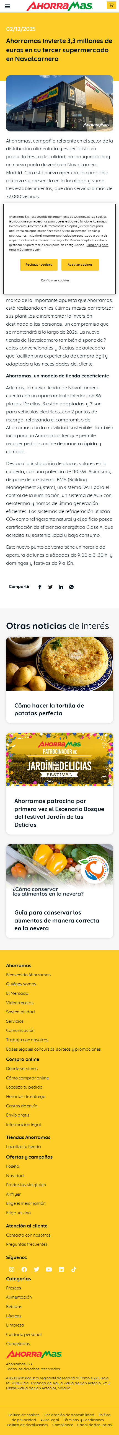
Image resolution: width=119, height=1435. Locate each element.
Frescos (13, 1288)
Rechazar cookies (38, 264)
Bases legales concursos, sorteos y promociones (53, 1049)
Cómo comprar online (27, 1078)
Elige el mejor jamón (26, 1203)
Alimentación (19, 1297)
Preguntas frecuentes (27, 1244)
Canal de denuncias (94, 1425)
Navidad (15, 1175)
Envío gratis (18, 1115)
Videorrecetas (20, 1002)
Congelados (18, 1343)
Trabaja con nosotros (27, 1039)
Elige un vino (18, 1212)
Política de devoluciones (27, 1425)
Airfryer (13, 1194)
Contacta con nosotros (28, 1235)
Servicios (15, 1021)
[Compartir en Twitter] (50, 586)
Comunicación (20, 1030)
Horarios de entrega (26, 1096)
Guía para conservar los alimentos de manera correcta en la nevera (56, 920)
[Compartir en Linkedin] (61, 586)
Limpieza (15, 1325)
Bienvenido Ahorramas (28, 974)
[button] (7, 6)
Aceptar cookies (80, 264)
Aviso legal (49, 1420)
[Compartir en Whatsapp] (71, 586)
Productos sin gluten (26, 1184)
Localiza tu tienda (23, 1146)
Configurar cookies (55, 280)
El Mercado (17, 993)
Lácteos (14, 1316)
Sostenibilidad (20, 1011)
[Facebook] (24, 1269)
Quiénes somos (21, 983)
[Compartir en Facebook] (40, 586)
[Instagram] (11, 1269)
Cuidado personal (24, 1334)
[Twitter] (36, 1269)
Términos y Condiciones (84, 1420)
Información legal (23, 1124)
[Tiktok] (73, 1269)
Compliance (62, 1425)
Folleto (12, 1166)
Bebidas (14, 1306)
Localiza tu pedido (24, 1087)
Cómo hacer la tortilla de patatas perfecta (49, 709)
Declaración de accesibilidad (69, 1415)
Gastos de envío (21, 1105)
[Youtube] (49, 1269)
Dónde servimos (22, 1068)
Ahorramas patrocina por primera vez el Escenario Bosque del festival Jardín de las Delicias (59, 812)
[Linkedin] (61, 1269)
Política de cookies (24, 1415)
